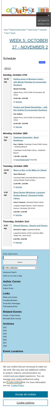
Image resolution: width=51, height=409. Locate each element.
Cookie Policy (17, 385)
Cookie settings (14, 382)
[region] (25, 385)
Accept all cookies (25, 394)
